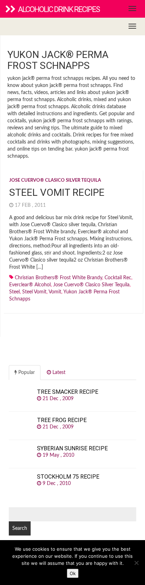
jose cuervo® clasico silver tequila (91, 284)
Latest (58, 372)
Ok (73, 573)
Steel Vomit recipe (57, 192)
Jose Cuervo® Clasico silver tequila (55, 180)
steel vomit (34, 291)
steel (14, 291)
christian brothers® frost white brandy (58, 277)
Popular (26, 372)
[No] (136, 562)
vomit (55, 291)
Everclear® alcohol (30, 284)
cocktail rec (118, 277)
